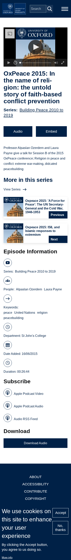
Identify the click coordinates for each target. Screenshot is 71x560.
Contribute (35, 491)
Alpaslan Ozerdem (29, 289)
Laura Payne (53, 289)
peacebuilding (13, 318)
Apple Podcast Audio (28, 406)
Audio (17, 131)
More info (7, 557)
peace (8, 312)
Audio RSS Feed (26, 419)
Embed (51, 131)
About (35, 477)
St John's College (33, 335)
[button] (35, 47)
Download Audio (35, 443)
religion (42, 312)
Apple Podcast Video (28, 393)
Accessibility (35, 484)
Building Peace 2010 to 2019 (35, 271)
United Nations (24, 312)
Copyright (35, 499)
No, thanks (60, 528)
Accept (60, 513)
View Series (12, 189)
